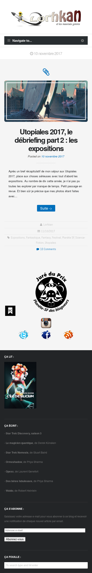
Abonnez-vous (15, 539)
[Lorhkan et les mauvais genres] (46, 24)
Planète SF (68, 237)
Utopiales (50, 243)
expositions (18, 237)
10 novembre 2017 (52, 156)
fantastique (33, 237)
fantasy (46, 237)
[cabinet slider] (82, 40)
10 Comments (48, 249)
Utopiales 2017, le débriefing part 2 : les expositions (46, 139)
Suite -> (46, 208)
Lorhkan (48, 224)
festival (56, 237)
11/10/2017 (48, 231)
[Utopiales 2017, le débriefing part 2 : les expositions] (46, 74)
